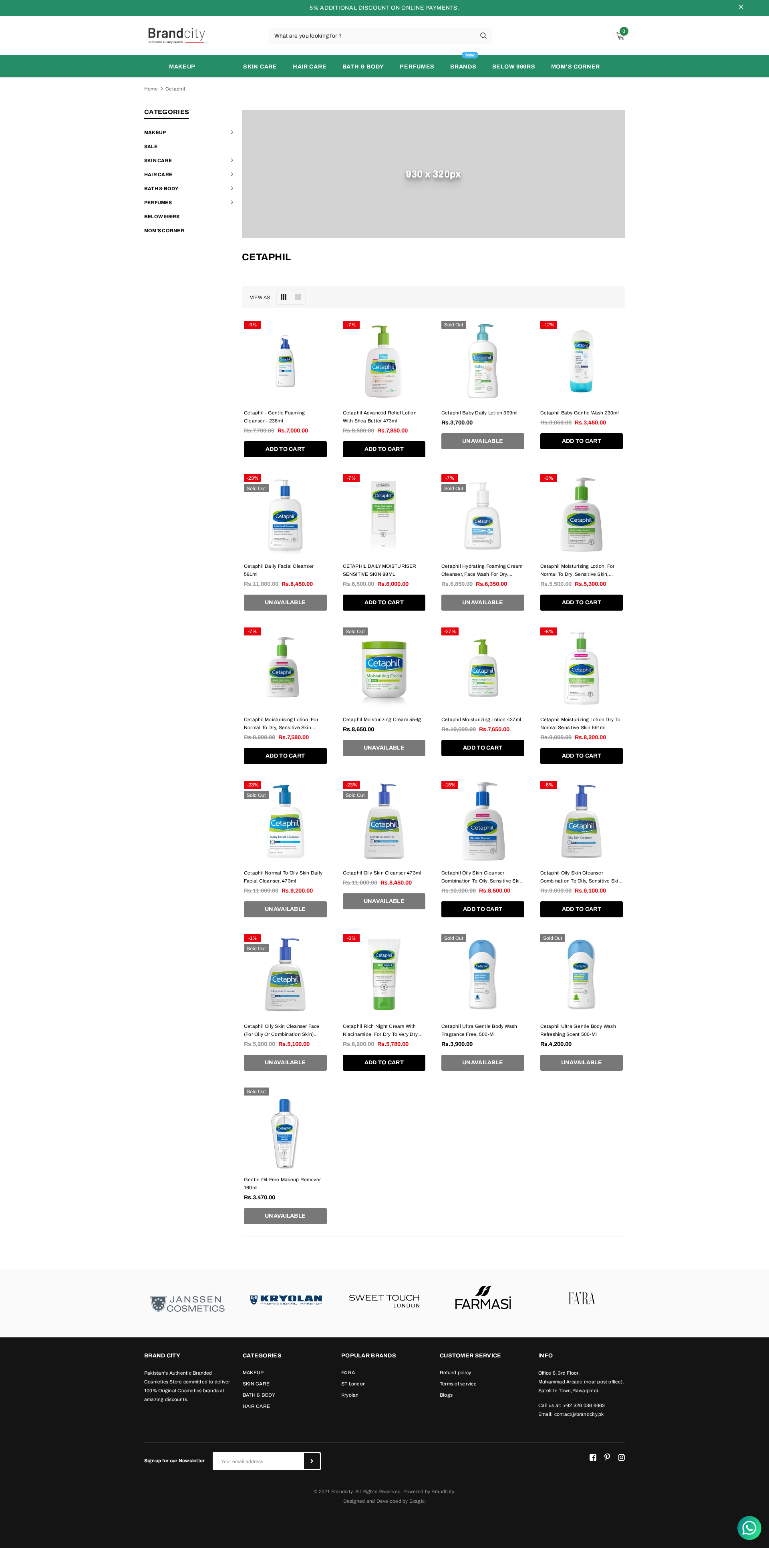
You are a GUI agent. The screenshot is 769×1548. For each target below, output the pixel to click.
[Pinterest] (607, 1458)
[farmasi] (483, 1299)
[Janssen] (187, 1303)
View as (260, 297)
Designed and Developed (372, 1501)
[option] (187, 1303)
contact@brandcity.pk (579, 1414)
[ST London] (384, 1299)
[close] (741, 8)
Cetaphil (175, 89)
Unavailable (482, 441)
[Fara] (581, 1299)
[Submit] (312, 1461)
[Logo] (176, 35)
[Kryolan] (286, 1299)
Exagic (417, 1501)
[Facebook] (593, 1458)
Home (151, 89)
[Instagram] (621, 1458)
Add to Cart (285, 449)
